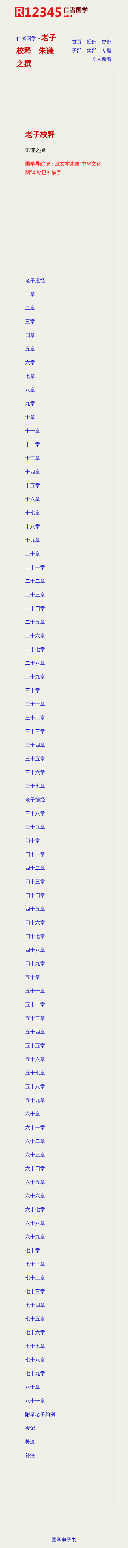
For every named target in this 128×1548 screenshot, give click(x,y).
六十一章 (35, 1127)
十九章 (32, 540)
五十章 (32, 977)
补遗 (30, 1441)
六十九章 (35, 1236)
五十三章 (35, 1018)
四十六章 (35, 922)
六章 (30, 362)
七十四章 (35, 1305)
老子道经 (35, 280)
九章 (30, 403)
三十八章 (35, 813)
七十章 (32, 1250)
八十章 (32, 1387)
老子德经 (35, 799)
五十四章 (35, 1031)
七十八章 (35, 1359)
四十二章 (35, 868)
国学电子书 (64, 1539)
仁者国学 (26, 38)
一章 (30, 294)
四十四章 (35, 895)
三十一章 (35, 704)
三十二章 (35, 717)
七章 (30, 376)
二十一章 (35, 567)
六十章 (32, 1113)
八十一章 (35, 1400)
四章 (30, 335)
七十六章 (35, 1332)
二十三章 (35, 594)
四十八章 (35, 950)
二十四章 (35, 608)
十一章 (32, 430)
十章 (30, 417)
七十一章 (35, 1264)
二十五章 (35, 622)
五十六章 (35, 1059)
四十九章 (35, 963)
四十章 (32, 840)
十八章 (32, 526)
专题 (107, 50)
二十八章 (35, 663)
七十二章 (35, 1277)
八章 (30, 389)
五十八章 (35, 1086)
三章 (30, 321)
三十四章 (35, 745)
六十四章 (35, 1168)
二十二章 (35, 581)
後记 (30, 1428)
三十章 (32, 690)
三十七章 (35, 786)
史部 (107, 41)
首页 (77, 41)
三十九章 (35, 827)
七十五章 (35, 1318)
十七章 (32, 512)
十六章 (32, 499)
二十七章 (35, 649)
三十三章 (35, 731)
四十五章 (35, 909)
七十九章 (35, 1373)
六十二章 (35, 1141)
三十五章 (35, 758)
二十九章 (35, 676)
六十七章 (35, 1209)
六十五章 (35, 1182)
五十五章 (35, 1045)
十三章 (32, 458)
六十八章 (35, 1223)
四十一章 (35, 854)
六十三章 (35, 1154)
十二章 (32, 444)
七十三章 (35, 1291)
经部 (92, 41)
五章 (30, 348)
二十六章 (35, 635)
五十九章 (35, 1100)
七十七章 (35, 1346)
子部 (77, 50)
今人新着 (102, 59)
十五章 (32, 485)
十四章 (32, 471)
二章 (30, 307)
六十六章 (35, 1195)
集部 (92, 50)
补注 (30, 1455)
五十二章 (35, 1004)
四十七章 (35, 936)
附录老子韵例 (40, 1414)
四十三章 (35, 881)
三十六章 (35, 772)
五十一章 (35, 991)
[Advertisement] (64, 234)
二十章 (32, 553)
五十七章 (35, 1072)
